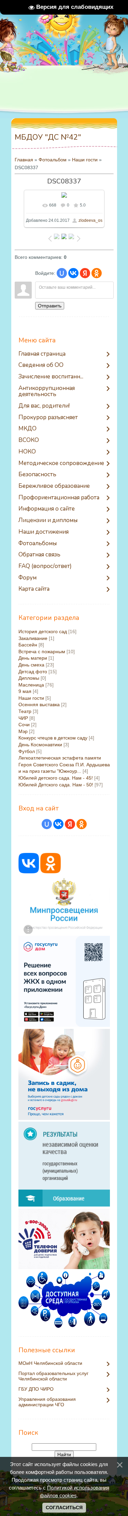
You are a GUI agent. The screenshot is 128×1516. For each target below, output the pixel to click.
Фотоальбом (53, 159)
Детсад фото (32, 671)
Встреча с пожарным (41, 651)
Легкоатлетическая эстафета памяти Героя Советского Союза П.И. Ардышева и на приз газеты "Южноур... (64, 764)
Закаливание (32, 638)
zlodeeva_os (90, 220)
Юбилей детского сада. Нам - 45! (55, 778)
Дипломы (28, 678)
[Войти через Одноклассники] (96, 273)
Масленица (31, 685)
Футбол (26, 751)
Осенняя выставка (39, 704)
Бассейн (27, 644)
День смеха (31, 664)
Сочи (24, 724)
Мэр (23, 731)
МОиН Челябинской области (50, 1363)
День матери (32, 658)
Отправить (49, 305)
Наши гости (85, 159)
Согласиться (64, 1507)
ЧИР (23, 718)
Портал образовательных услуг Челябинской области (53, 1376)
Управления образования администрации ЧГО (47, 1402)
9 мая (24, 691)
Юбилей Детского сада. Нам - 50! (55, 784)
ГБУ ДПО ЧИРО (36, 1389)
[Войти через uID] (62, 273)
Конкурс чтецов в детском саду (52, 738)
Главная (24, 159)
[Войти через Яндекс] (85, 273)
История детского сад (42, 631)
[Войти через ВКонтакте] (73, 273)
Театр (24, 711)
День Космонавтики (40, 744)
